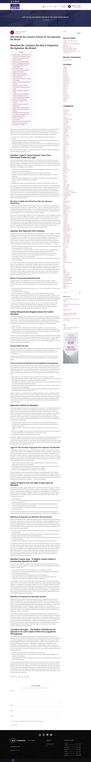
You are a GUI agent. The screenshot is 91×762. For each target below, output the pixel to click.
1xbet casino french (67, 128)
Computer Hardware (67, 195)
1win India (65, 117)
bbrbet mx (65, 171)
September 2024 (66, 83)
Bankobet (65, 166)
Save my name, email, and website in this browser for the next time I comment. (28, 721)
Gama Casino (66, 202)
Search (64, 31)
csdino (64, 199)
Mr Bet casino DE (66, 234)
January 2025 (65, 77)
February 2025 (66, 76)
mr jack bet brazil (66, 235)
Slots (64, 267)
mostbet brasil (24, 197)
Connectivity (65, 196)
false (68, 327)
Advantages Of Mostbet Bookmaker (21, 112)
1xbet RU (65, 140)
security (69, 329)
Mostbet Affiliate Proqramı (19, 116)
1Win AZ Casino (66, 110)
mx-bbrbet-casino (66, 237)
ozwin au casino (66, 241)
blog (64, 174)
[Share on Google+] (25, 677)
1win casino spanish (67, 114)
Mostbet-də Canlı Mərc (18, 118)
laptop (71, 327)
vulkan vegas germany (67, 283)
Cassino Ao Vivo (16, 119)
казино (64, 284)
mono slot (65, 217)
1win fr (64, 116)
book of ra (65, 175)
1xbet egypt (65, 129)
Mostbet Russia (66, 231)
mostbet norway (66, 228)
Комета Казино (66, 286)
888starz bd (65, 150)
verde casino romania (67, 280)
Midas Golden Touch (67, 46)
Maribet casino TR (66, 211)
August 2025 (65, 67)
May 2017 (65, 100)
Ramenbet (65, 258)
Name (11, 705)
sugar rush (65, 271)
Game (64, 204)
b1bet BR (65, 165)
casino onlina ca (66, 186)
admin (20, 33)
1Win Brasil (65, 111)
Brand (64, 178)
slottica (64, 270)
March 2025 (65, 74)
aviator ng (65, 163)
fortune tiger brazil (67, 201)
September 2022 (66, 98)
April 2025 (65, 73)
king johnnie (65, 210)
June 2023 (65, 89)
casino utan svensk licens (68, 190)
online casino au (66, 238)
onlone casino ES (66, 240)
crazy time (65, 198)
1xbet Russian (66, 143)
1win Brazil (65, 113)
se (63, 264)
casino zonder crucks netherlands (70, 192)
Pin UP (64, 244)
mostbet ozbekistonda (67, 229)
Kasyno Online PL (66, 208)
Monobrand (65, 219)
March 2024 (65, 86)
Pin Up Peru (65, 247)
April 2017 (65, 101)
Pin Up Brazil (65, 246)
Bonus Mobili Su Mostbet (19, 124)
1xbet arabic (65, 125)
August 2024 (65, 85)
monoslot (65, 222)
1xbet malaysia (66, 135)
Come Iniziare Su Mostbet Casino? (21, 114)
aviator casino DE (66, 156)
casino (64, 183)
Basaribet (65, 168)
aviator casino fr (66, 157)
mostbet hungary (66, 225)
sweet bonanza (66, 273)
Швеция (64, 287)
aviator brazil (65, 154)
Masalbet (65, 213)
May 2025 (65, 71)
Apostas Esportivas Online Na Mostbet (22, 121)
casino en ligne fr (66, 184)
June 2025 (65, 70)
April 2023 (65, 92)
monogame (65, 220)
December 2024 (66, 79)
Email (11, 710)
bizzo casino (65, 172)
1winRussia (65, 123)
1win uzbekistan (66, 122)
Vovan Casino (66, 281)
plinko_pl (65, 255)
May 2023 (65, 91)
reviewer (65, 261)
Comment (12, 690)
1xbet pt (64, 138)
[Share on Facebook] (19, 677)
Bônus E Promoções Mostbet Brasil (21, 63)
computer (65, 327)
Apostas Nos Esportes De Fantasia (21, 61)
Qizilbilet (64, 256)
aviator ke (65, 160)
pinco (64, 249)
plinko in (64, 252)
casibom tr (65, 180)
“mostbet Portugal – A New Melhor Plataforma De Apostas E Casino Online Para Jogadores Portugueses (21, 95)
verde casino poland (67, 278)
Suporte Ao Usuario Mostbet (19, 99)
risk (66, 329)
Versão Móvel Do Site (18, 68)
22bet (64, 146)
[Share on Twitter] (22, 677)
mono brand (65, 216)
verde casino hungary (67, 277)
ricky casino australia (67, 262)
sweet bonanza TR (67, 274)
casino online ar (66, 187)
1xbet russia (65, 141)
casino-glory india (66, 193)
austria (64, 151)
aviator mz (65, 162)
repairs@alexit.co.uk (52, 745)
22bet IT (64, 149)
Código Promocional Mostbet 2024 (21, 107)
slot (64, 265)
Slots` (64, 268)
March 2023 (65, 94)
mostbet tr (65, 232)
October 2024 (66, 82)
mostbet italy (65, 226)
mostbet (65, 223)
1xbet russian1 (66, 144)
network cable (76, 327)
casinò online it (66, 189)
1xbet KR (65, 134)
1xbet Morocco (66, 137)
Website (11, 715)
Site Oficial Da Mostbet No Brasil (20, 123)
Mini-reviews (65, 214)
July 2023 (65, 88)
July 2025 (65, 68)
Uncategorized (23, 31)
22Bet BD (65, 147)
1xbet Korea (65, 132)
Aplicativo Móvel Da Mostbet (19, 73)
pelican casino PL (66, 243)
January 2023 (65, 97)
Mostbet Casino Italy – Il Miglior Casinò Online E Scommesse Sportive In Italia (21, 87)
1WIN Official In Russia (67, 119)
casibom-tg (65, 181)
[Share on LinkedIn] (28, 677)
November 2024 (66, 80)
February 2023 (66, 95)
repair (64, 329)
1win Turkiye (65, 120)
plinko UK (65, 253)
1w (63, 108)
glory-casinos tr (66, 205)
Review (64, 259)
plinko (64, 250)
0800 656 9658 (76, 6)
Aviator (64, 153)
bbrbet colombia (66, 169)
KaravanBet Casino (67, 207)
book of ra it (65, 177)
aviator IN (65, 159)
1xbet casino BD (66, 126)
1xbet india (65, 131)
